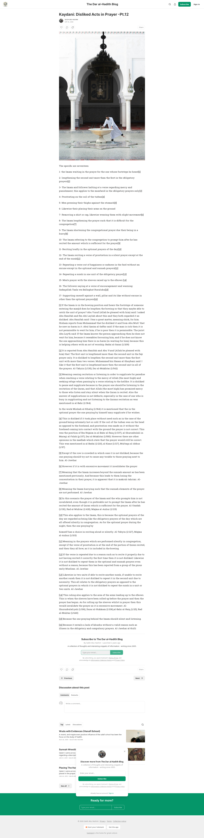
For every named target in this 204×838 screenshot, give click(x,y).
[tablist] (69, 695)
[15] (106, 289)
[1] (139, 171)
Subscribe (184, 4)
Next (137, 678)
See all (64, 786)
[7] (75, 224)
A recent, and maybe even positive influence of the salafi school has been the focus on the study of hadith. (90, 735)
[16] (96, 299)
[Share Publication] (175, 4)
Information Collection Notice (101, 786)
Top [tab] (61, 725)
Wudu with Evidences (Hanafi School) (79, 731)
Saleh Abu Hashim (71, 19)
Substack (90, 833)
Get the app (113, 827)
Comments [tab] (64, 695)
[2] (69, 181)
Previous (68, 678)
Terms (109, 821)
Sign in (197, 4)
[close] (125, 751)
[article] (102, 737)
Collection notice (119, 821)
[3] (141, 190)
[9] (119, 243)
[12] (116, 268)
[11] (78, 258)
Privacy (102, 821)
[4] (103, 196)
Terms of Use (113, 784)
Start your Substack (96, 827)
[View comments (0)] (67, 27)
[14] (125, 280)
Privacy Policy (120, 786)
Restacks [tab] (74, 695)
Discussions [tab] (77, 725)
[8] (66, 233)
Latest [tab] (68, 725)
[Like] (61, 27)
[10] (119, 249)
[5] (115, 202)
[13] (125, 274)
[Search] (169, 4)
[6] (142, 214)
